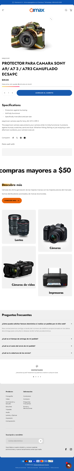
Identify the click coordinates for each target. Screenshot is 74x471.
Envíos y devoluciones (27, 407)
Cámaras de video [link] (23, 284)
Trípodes (9, 409)
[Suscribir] (40, 441)
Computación (10, 421)
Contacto (26, 399)
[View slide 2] (36, 377)
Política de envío (55, 467)
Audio (8, 412)
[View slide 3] (38, 377)
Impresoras (56, 292)
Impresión (9, 418)
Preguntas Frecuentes (27, 403)
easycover (6, 58)
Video (8, 399)
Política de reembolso (20, 467)
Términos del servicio (44, 467)
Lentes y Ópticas (11, 415)
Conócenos (27, 396)
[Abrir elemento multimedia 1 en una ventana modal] (51, 19)
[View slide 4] (40, 377)
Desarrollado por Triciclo (41, 465)
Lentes (19, 240)
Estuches (9, 406)
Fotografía (9, 396)
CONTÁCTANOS (37, 370)
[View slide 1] (33, 377)
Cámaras (55, 248)
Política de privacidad (32, 467)
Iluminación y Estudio (10, 403)
